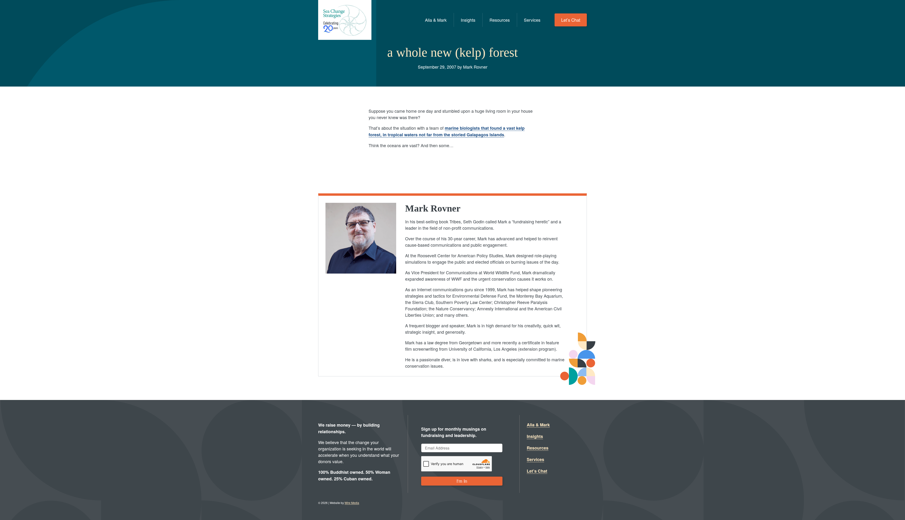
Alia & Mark (436, 20)
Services (532, 20)
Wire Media (352, 503)
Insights (468, 20)
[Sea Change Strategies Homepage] (344, 20)
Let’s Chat (570, 20)
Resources (500, 20)
